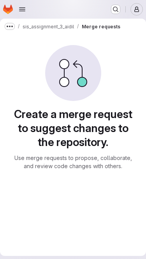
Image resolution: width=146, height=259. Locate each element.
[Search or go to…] (115, 9)
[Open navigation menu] (22, 9)
